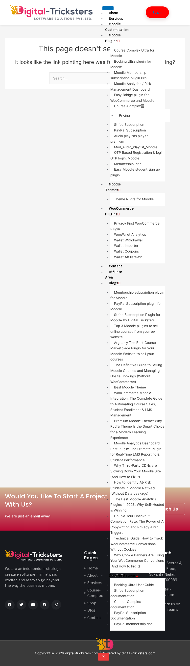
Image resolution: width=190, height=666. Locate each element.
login (157, 12)
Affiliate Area (113, 275)
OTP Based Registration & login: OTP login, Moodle (137, 155)
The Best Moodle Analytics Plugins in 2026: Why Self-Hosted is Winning (137, 504)
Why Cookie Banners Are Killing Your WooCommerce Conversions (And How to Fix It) (137, 560)
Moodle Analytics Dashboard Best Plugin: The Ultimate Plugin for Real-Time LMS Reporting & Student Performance (135, 451)
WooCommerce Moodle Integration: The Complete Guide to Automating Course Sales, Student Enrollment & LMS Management (136, 404)
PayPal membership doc (133, 624)
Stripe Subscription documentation (127, 593)
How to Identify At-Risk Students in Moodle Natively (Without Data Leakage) (132, 487)
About (114, 13)
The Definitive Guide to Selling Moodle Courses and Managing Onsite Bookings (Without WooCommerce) (136, 373)
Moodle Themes (113, 187)
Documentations (122, 575)
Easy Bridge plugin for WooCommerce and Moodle (132, 97)
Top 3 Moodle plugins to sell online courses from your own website (134, 331)
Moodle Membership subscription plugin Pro (128, 75)
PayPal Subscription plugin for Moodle (136, 306)
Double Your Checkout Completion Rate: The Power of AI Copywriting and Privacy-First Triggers (137, 524)
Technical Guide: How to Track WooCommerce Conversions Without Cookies (136, 543)
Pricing (124, 115)
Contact (115, 266)
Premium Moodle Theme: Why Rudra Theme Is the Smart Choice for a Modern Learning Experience (137, 429)
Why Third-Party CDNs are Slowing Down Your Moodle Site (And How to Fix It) (135, 471)
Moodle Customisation (117, 27)
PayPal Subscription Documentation (128, 615)
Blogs (113, 283)
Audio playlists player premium (129, 139)
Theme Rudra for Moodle (134, 199)
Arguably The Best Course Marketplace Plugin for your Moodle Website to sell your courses (133, 351)
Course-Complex (127, 106)
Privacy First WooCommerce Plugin (135, 226)
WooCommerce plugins (119, 211)
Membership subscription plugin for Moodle (137, 295)
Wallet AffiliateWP (128, 257)
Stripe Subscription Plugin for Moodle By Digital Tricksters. (135, 317)
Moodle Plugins (113, 38)
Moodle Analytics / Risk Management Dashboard (130, 86)
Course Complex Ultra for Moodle (132, 53)
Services (116, 18)
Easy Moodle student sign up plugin (135, 172)
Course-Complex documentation (125, 604)
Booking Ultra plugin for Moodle (130, 64)
